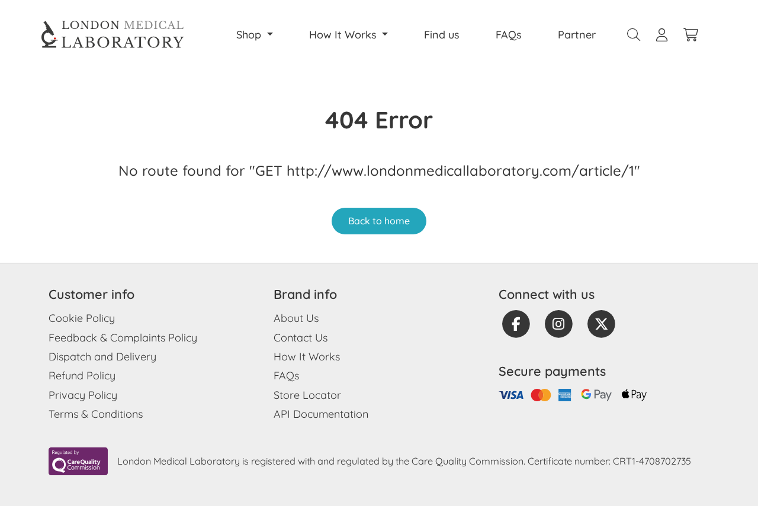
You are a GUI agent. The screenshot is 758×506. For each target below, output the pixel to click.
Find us (442, 34)
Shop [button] (250, 34)
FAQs (509, 34)
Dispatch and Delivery (102, 356)
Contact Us (300, 337)
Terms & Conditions (96, 414)
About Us (296, 318)
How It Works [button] (344, 34)
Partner (577, 34)
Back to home (379, 221)
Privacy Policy (83, 395)
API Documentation (321, 414)
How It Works (307, 356)
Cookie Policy (82, 318)
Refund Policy (82, 375)
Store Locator (307, 395)
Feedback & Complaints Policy (123, 337)
